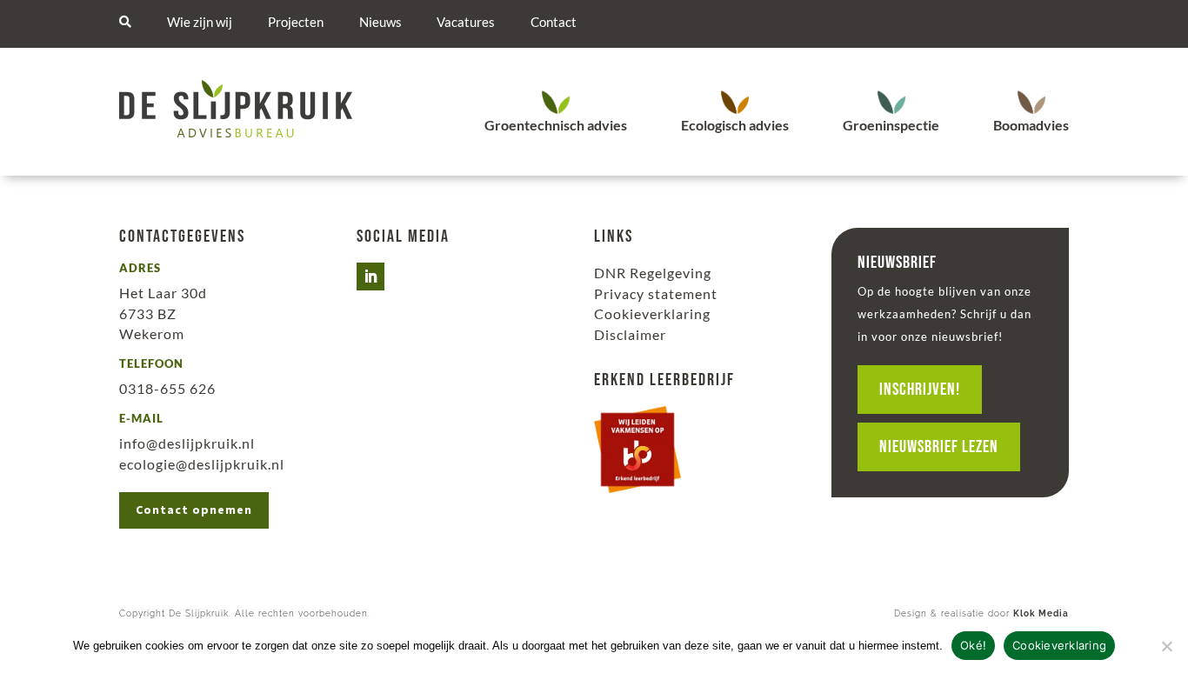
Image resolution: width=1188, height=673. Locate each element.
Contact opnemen (194, 509)
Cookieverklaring (652, 313)
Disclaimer (630, 334)
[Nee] (1166, 646)
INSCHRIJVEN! (919, 389)
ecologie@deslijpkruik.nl (201, 464)
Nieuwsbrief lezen (938, 446)
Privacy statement (655, 293)
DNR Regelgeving (652, 272)
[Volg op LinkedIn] (370, 276)
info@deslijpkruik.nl (187, 443)
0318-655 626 (167, 388)
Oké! (973, 645)
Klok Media (1041, 613)
